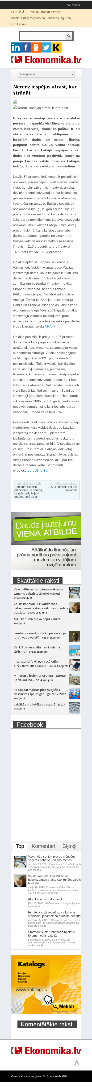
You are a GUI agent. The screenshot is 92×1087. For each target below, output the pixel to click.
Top (20, 846)
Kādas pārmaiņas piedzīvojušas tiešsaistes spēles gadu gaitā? (37, 692)
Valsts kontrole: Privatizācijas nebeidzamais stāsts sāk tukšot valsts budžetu (41, 608)
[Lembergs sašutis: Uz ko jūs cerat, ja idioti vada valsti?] (74, 641)
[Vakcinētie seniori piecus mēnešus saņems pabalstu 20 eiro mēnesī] (74, 597)
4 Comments (52, 942)
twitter (46, 47)
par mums (73, 5)
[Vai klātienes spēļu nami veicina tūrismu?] (74, 655)
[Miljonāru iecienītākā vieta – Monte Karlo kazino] (74, 683)
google (16, 47)
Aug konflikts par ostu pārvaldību (64, 488)
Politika (34, 12)
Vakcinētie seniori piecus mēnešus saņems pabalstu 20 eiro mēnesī (38, 591)
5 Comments (54, 923)
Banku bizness (51, 12)
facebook (26, 47)
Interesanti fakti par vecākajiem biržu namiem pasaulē (37, 663)
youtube (56, 47)
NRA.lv (50, 326)
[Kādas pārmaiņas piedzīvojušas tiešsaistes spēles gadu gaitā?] (74, 698)
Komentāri (43, 846)
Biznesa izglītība (59, 18)
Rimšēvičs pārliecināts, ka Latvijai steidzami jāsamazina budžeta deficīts (54, 914)
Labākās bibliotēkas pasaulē (34, 704)
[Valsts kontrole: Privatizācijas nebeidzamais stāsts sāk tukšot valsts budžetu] (74, 612)
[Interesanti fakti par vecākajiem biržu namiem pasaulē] (74, 669)
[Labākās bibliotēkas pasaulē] (74, 712)
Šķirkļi (69, 846)
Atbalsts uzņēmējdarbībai (28, 18)
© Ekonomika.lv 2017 (55, 1076)
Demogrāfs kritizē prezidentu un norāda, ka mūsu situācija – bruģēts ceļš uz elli (28, 491)
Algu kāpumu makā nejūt (32, 619)
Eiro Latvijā (18, 24)
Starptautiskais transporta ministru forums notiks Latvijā (51, 933)
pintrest (36, 47)
